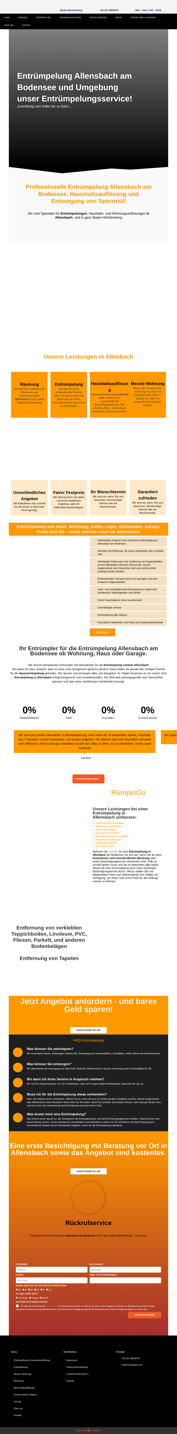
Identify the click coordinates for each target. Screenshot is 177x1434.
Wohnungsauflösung (70, 18)
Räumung (22, 18)
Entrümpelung (43, 18)
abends (45, 1298)
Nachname (97, 1264)
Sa (50, 1290)
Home (7, 18)
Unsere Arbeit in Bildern (143, 18)
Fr (44, 1290)
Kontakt (26, 25)
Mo (19, 1290)
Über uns (9, 25)
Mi (32, 1290)
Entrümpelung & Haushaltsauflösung (32, 1360)
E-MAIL (20, 1275)
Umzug (118, 18)
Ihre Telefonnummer (104, 1275)
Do (38, 1290)
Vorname (22, 1264)
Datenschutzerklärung (32, 1302)
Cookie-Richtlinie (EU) (77, 1374)
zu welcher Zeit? (27, 1294)
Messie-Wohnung (98, 18)
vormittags (23, 1298)
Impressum (71, 1360)
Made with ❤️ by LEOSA (88, 1430)
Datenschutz (51, 1306)
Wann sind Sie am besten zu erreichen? (42, 1285)
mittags (35, 1298)
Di (26, 1290)
